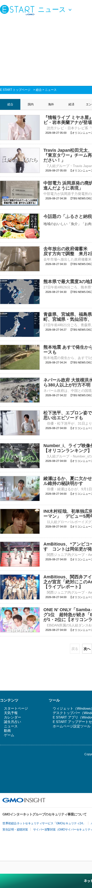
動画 (7, 731)
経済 (71, 104)
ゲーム (9, 735)
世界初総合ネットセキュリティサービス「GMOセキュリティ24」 (44, 823)
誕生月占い (12, 722)
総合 (39, 90)
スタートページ (16, 708)
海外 (51, 104)
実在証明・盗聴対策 (15, 829)
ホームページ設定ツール (72, 726)
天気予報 (11, 713)
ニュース (51, 90)
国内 (31, 104)
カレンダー (12, 717)
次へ (87, 649)
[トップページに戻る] (18, 10)
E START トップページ (15, 90)
